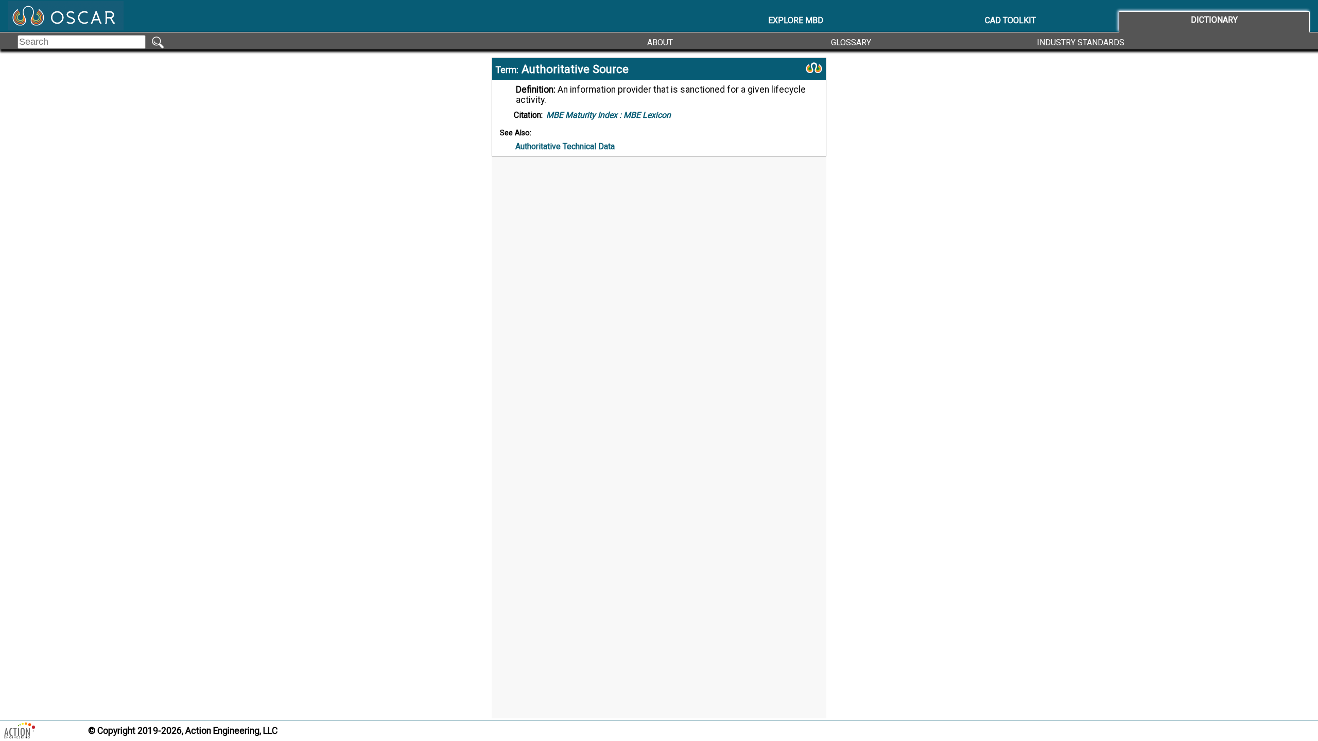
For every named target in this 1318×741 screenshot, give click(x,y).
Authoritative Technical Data (565, 146)
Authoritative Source (575, 69)
